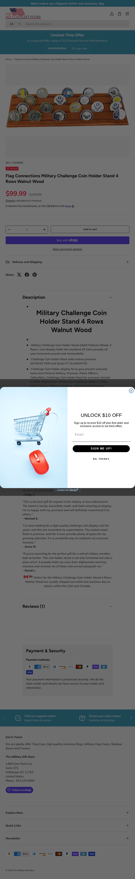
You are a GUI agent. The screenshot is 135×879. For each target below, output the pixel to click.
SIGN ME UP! (101, 448)
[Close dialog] (131, 391)
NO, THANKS (101, 459)
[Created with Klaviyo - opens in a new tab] (67, 490)
